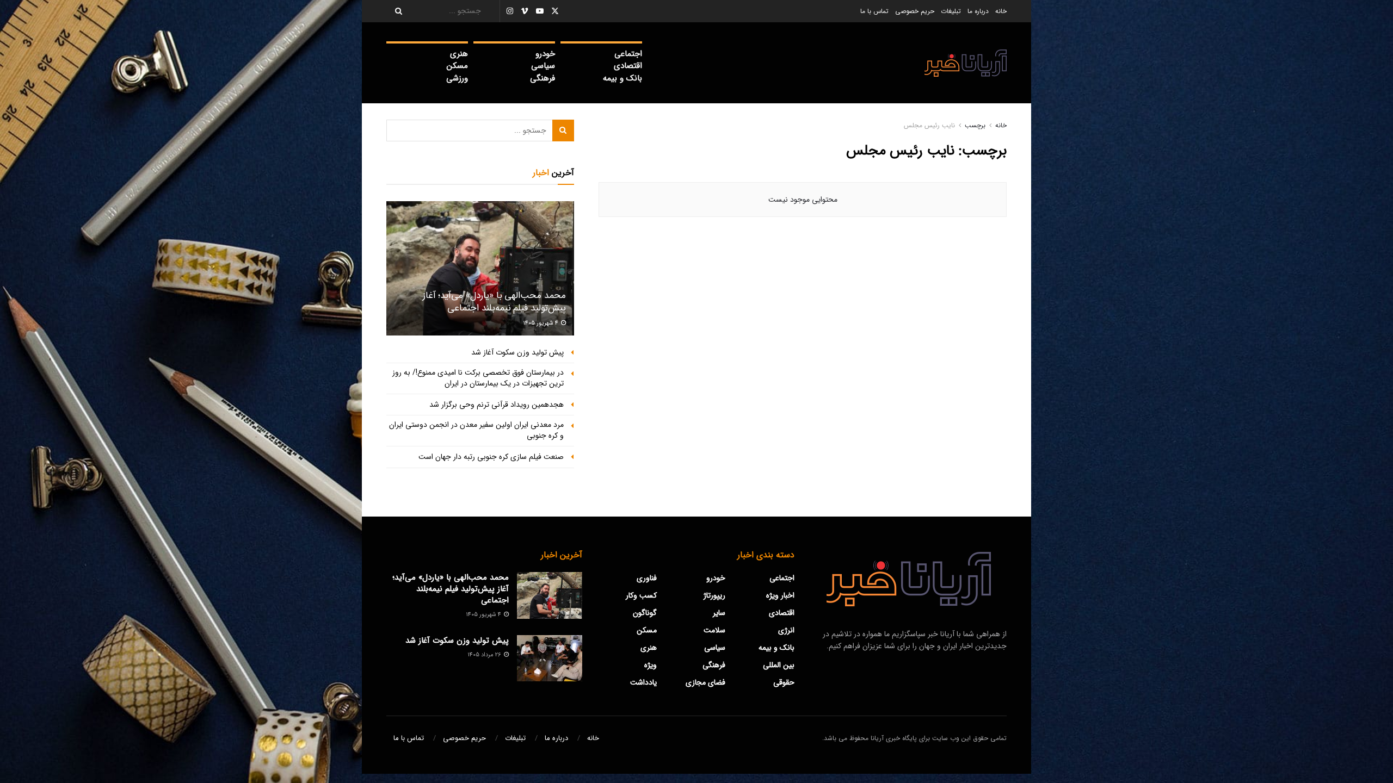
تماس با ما (874, 11)
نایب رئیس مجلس (929, 125)
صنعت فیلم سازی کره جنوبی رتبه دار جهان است (491, 457)
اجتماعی (628, 53)
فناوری (647, 578)
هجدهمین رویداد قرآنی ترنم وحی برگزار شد (496, 405)
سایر (719, 613)
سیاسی (543, 65)
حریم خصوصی (914, 11)
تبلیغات (951, 11)
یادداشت (643, 682)
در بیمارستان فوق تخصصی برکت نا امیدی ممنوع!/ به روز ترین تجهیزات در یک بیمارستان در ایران (478, 377)
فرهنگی (542, 78)
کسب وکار (641, 595)
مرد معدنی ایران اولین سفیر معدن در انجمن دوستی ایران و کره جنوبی (476, 430)
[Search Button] (395, 11)
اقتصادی (628, 65)
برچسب (975, 125)
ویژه (650, 665)
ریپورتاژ (714, 595)
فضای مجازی (705, 682)
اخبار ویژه (780, 595)
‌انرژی (786, 630)
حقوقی (783, 682)
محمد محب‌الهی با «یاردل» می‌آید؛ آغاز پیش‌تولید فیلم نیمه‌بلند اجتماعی (494, 302)
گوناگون (645, 613)
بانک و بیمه (622, 78)
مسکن (457, 65)
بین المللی (778, 665)
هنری (459, 53)
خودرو (545, 53)
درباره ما (978, 11)
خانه (1001, 11)
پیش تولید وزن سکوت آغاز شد (517, 352)
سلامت (714, 630)
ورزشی (457, 78)
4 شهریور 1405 (541, 323)
